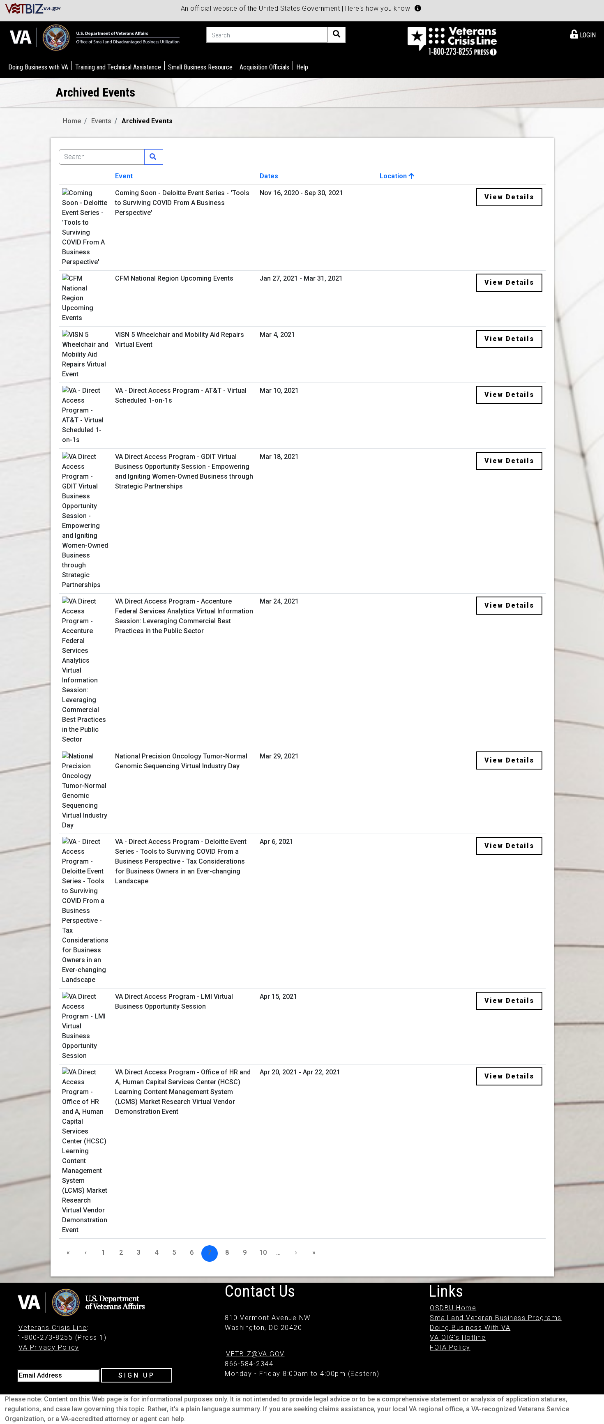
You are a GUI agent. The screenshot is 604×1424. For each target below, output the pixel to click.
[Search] (336, 35)
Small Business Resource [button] (200, 67)
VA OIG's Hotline (458, 1337)
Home (72, 121)
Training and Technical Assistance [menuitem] (118, 67)
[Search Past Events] (153, 157)
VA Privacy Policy (48, 1347)
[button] (418, 8)
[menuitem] (583, 33)
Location (394, 176)
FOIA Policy (450, 1347)
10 (263, 1252)
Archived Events (147, 121)
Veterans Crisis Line (52, 1328)
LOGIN (587, 35)
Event (124, 176)
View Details (509, 197)
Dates (269, 176)
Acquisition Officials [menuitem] (264, 67)
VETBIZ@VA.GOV (255, 1354)
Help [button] (302, 67)
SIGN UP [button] (136, 1375)
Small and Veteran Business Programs (496, 1318)
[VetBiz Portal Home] (33, 8)
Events (101, 121)
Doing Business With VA (470, 1328)
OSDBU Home (453, 1308)
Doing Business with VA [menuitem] (38, 67)
